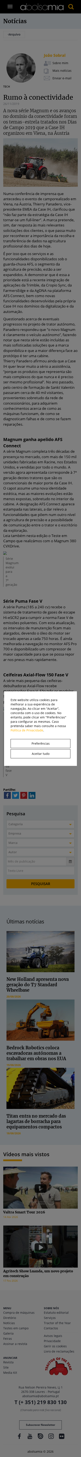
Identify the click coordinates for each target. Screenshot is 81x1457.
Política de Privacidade (27, 730)
